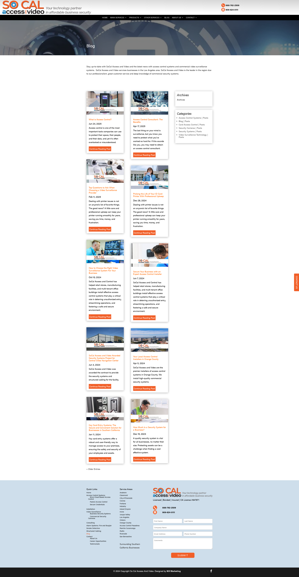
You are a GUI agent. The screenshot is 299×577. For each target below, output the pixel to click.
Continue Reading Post (100, 148)
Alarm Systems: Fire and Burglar (99, 525)
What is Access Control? (100, 119)
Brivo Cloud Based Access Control (99, 498)
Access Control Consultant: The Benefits (148, 120)
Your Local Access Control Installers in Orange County (145, 357)
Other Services (151, 18)
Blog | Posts (184, 121)
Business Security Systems (100, 513)
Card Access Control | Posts (192, 124)
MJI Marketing (174, 571)
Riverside (123, 533)
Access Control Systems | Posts (193, 117)
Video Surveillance (93, 511)
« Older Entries (93, 469)
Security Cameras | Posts (190, 127)
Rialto (122, 531)
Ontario (122, 520)
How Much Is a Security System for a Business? (149, 428)
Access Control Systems (95, 495)
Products (134, 18)
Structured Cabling (93, 531)
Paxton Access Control (98, 501)
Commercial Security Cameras (97, 517)
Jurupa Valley (125, 514)
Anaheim (123, 492)
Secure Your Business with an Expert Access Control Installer (147, 273)
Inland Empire (125, 509)
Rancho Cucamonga (127, 528)
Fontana (123, 503)
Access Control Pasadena (129, 525)
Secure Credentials (97, 504)
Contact (190, 18)
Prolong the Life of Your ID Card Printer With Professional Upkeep (148, 195)
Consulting (90, 522)
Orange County (125, 522)
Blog (166, 18)
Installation (90, 509)
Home (105, 18)
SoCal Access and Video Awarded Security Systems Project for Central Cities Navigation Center (104, 358)
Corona (122, 500)
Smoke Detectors (93, 528)
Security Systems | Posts (190, 131)
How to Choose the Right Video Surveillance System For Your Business (103, 270)
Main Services (117, 18)
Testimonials (95, 544)
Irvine (122, 511)
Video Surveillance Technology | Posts (193, 135)
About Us (176, 18)
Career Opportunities (98, 541)
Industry (123, 506)
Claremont (124, 495)
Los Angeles (124, 517)
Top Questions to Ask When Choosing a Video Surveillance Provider (103, 190)
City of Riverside (126, 498)
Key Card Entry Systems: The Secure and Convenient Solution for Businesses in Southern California (105, 428)
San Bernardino (126, 536)
